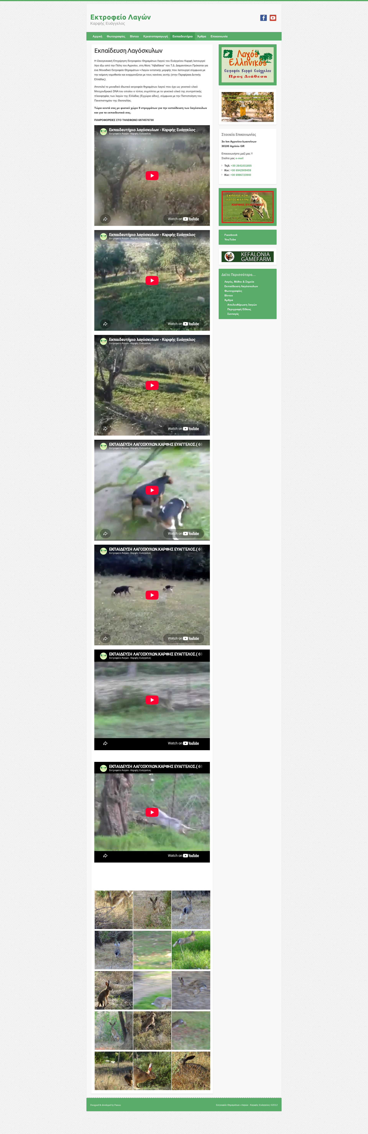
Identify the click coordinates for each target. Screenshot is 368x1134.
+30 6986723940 (240, 174)
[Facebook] (263, 18)
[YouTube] (273, 18)
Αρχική (97, 36)
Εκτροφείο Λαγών (120, 17)
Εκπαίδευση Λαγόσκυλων (241, 286)
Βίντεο (134, 36)
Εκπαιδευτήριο (182, 36)
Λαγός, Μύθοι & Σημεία (239, 281)
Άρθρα (201, 36)
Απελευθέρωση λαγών (242, 304)
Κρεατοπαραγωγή (155, 36)
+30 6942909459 (240, 170)
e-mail (239, 158)
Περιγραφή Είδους (239, 309)
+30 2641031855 (241, 165)
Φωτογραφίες (116, 36)
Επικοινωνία (219, 36)
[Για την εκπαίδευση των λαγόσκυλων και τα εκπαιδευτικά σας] (248, 207)
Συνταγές (233, 313)
